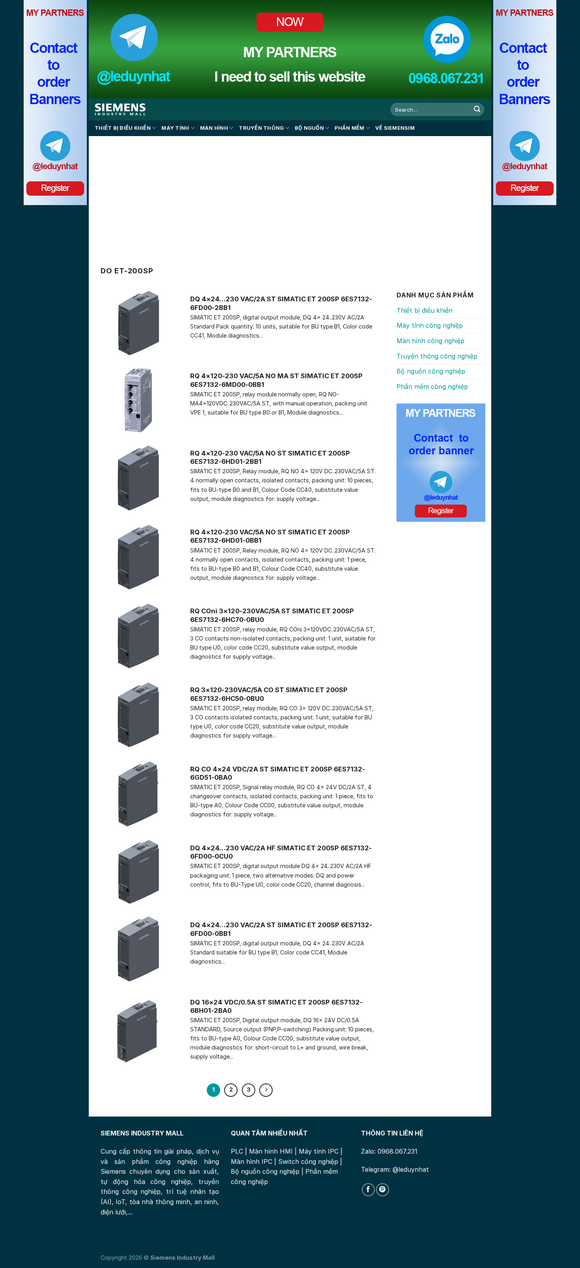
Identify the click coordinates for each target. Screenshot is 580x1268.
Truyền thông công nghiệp (437, 356)
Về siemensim (395, 128)
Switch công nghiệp (308, 1161)
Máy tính (175, 128)
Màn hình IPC (251, 1161)
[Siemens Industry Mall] (120, 109)
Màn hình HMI (271, 1151)
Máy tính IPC (319, 1151)
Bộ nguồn (309, 128)
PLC (237, 1151)
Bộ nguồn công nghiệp (431, 371)
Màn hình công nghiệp (430, 341)
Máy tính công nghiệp (430, 325)
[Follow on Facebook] (368, 1189)
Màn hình (214, 128)
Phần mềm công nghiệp (432, 386)
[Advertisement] (290, 195)
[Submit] (477, 109)
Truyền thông (261, 128)
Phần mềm (349, 128)
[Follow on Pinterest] (382, 1189)
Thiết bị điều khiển (123, 128)
